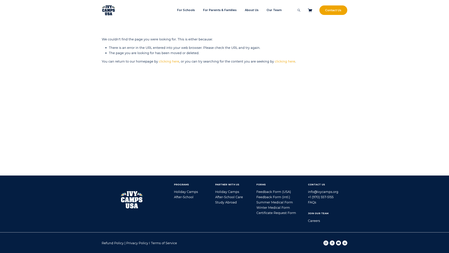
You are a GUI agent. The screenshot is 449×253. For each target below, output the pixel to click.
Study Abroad (226, 202)
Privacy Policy (137, 243)
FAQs (312, 202)
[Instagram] (325, 243)
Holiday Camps (186, 192)
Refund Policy (113, 243)
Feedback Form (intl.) (273, 197)
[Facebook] (332, 243)
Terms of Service (164, 243)
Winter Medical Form (273, 208)
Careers (314, 221)
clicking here (169, 61)
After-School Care (229, 197)
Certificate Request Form (276, 213)
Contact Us (333, 10)
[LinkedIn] (344, 243)
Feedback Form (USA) (273, 192)
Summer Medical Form (274, 202)
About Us (252, 10)
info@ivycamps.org (323, 192)
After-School (183, 197)
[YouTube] (338, 243)
